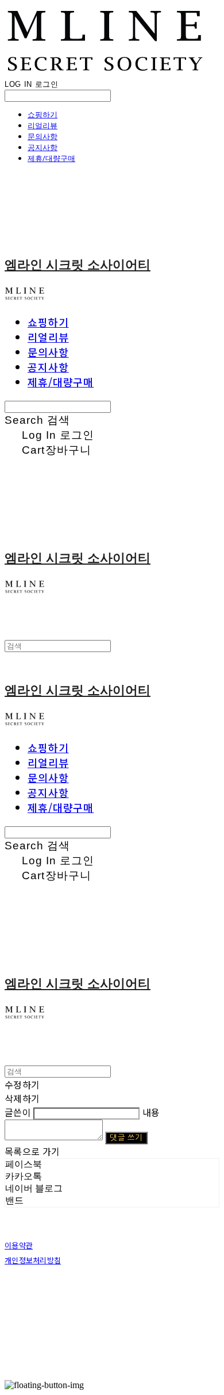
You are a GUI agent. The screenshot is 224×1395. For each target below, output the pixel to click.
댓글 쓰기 (126, 1137)
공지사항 (42, 147)
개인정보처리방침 (33, 1260)
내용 (151, 1112)
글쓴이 (18, 1112)
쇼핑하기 (42, 114)
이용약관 (19, 1245)
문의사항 (42, 136)
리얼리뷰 (42, 125)
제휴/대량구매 (51, 158)
